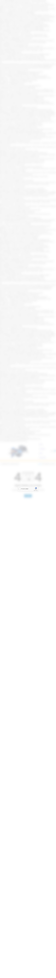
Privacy (34, 490)
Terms (37, 490)
